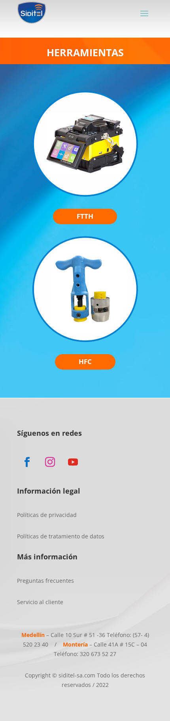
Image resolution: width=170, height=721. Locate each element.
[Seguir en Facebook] (27, 462)
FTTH (85, 216)
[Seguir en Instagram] (50, 462)
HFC (85, 361)
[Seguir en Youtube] (73, 462)
